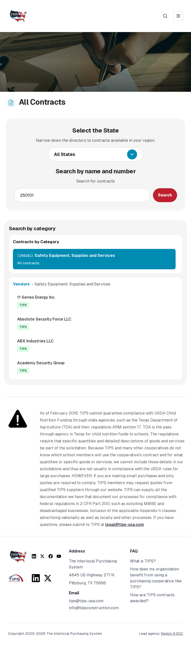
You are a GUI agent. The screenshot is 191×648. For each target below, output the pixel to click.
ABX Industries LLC (35, 341)
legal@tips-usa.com (124, 524)
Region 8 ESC (172, 634)
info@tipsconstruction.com (94, 607)
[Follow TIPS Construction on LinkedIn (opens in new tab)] (36, 578)
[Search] (165, 15)
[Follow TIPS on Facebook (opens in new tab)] (50, 556)
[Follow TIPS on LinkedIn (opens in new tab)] (34, 556)
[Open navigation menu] (178, 16)
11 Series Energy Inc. (36, 297)
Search (165, 195)
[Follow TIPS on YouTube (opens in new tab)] (59, 556)
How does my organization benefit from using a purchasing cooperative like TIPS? (156, 578)
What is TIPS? (143, 561)
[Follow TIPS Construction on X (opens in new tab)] (48, 578)
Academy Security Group (40, 363)
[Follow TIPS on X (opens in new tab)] (42, 556)
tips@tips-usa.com (86, 601)
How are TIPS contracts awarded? (152, 598)
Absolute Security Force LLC (44, 319)
